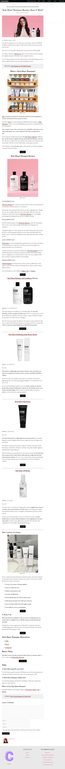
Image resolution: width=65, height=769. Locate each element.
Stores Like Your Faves (31, 1)
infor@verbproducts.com (18, 657)
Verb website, (28, 689)
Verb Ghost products (32, 250)
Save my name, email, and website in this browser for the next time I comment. (21, 730)
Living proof (8, 647)
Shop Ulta (23, 395)
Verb (9, 122)
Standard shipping (6, 263)
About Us (27, 752)
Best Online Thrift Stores (48, 759)
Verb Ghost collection (26, 214)
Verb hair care (17, 54)
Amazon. (4, 691)
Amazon (33, 271)
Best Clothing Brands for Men (48, 764)
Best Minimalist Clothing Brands (47, 757)
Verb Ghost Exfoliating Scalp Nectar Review (22, 334)
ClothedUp (4, 1)
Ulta (38, 689)
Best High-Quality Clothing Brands (48, 755)
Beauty (43, 1)
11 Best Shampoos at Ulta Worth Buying (20, 66)
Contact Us (27, 755)
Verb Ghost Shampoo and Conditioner (19, 278)
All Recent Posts (47, 752)
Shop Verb (23, 274)
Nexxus (7, 644)
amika (7, 641)
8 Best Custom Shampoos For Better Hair (20, 696)
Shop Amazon (22, 328)
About (55, 1)
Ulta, (27, 271)
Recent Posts (61, 1)
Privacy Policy (27, 757)
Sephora (24, 271)
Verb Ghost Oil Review (22, 471)
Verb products (5, 243)
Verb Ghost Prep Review (23, 401)
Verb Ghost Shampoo (7, 204)
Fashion (39, 1)
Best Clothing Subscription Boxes (47, 762)
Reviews (49, 1)
